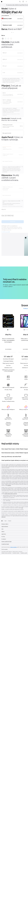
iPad (5, 520)
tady (22, 507)
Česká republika (4, 549)
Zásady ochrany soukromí (6, 553)
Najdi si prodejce (13, 547)
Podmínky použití (24, 553)
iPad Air (9, 520)
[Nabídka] (26, 1)
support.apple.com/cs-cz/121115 (11, 493)
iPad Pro (8, 335)
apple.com (3, 516)
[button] (19, 1)
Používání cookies (16, 553)
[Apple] (1, 520)
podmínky (9, 485)
